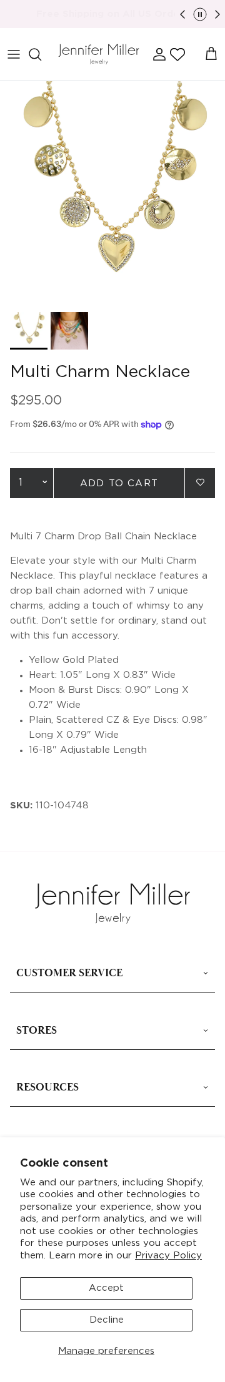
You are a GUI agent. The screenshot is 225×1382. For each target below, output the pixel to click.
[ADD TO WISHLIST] (200, 482)
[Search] (41, 54)
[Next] (217, 14)
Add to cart (119, 483)
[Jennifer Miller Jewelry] (98, 55)
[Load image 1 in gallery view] (112, 193)
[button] (177, 54)
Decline (106, 1320)
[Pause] (200, 14)
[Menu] (14, 54)
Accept (106, 1288)
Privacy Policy (168, 1256)
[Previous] (182, 14)
